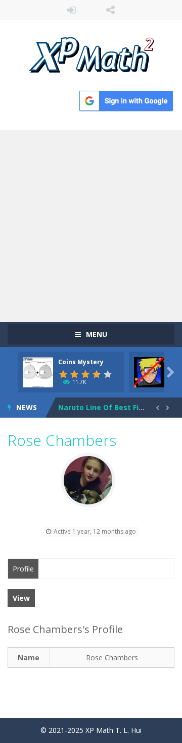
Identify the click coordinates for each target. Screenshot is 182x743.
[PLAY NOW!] (38, 371)
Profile (23, 569)
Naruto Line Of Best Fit (100, 400)
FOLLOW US (111, 10)
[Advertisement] (91, 226)
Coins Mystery (81, 362)
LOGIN (72, 10)
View (21, 598)
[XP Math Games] (91, 54)
